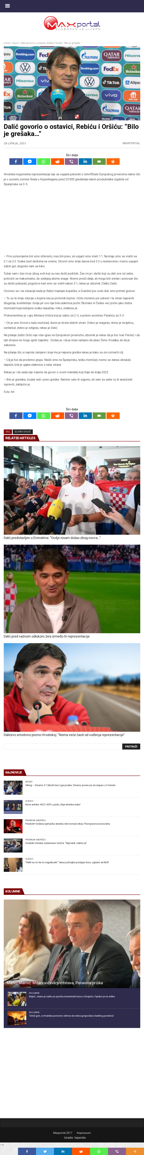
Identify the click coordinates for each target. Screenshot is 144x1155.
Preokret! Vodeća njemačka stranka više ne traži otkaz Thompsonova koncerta (67, 823)
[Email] (99, 161)
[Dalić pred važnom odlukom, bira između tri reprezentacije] (72, 589)
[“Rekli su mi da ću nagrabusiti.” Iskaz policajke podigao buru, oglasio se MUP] (13, 865)
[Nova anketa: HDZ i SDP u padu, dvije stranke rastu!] (13, 807)
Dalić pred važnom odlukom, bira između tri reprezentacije (47, 636)
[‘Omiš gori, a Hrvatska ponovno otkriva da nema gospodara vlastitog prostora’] (17, 1018)
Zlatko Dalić (23, 431)
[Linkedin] (85, 161)
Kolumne (34, 993)
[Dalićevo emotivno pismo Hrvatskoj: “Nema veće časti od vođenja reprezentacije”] (72, 687)
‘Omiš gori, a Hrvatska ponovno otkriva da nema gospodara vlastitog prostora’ (71, 1015)
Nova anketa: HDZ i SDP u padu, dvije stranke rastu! (52, 804)
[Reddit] (57, 161)
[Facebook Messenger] (29, 161)
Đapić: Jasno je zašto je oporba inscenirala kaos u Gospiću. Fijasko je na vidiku (72, 996)
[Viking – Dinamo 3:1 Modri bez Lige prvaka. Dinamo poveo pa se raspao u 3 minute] (13, 788)
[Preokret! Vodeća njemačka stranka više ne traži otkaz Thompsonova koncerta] (13, 826)
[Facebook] (15, 161)
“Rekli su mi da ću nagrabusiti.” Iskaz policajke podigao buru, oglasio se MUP (67, 862)
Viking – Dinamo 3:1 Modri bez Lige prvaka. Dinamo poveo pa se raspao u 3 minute (70, 785)
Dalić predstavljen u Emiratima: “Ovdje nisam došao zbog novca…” (52, 538)
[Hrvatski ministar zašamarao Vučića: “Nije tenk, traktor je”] (13, 845)
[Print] (113, 161)
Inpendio (80, 1137)
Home (7, 43)
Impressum (84, 1133)
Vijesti (15, 43)
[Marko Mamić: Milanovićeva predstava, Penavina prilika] (72, 944)
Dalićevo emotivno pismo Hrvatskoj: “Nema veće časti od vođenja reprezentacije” (64, 735)
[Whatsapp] (43, 161)
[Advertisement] (72, 220)
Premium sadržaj (35, 820)
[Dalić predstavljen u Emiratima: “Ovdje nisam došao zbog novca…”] (72, 490)
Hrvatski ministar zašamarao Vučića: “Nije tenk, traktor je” (56, 843)
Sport (29, 782)
